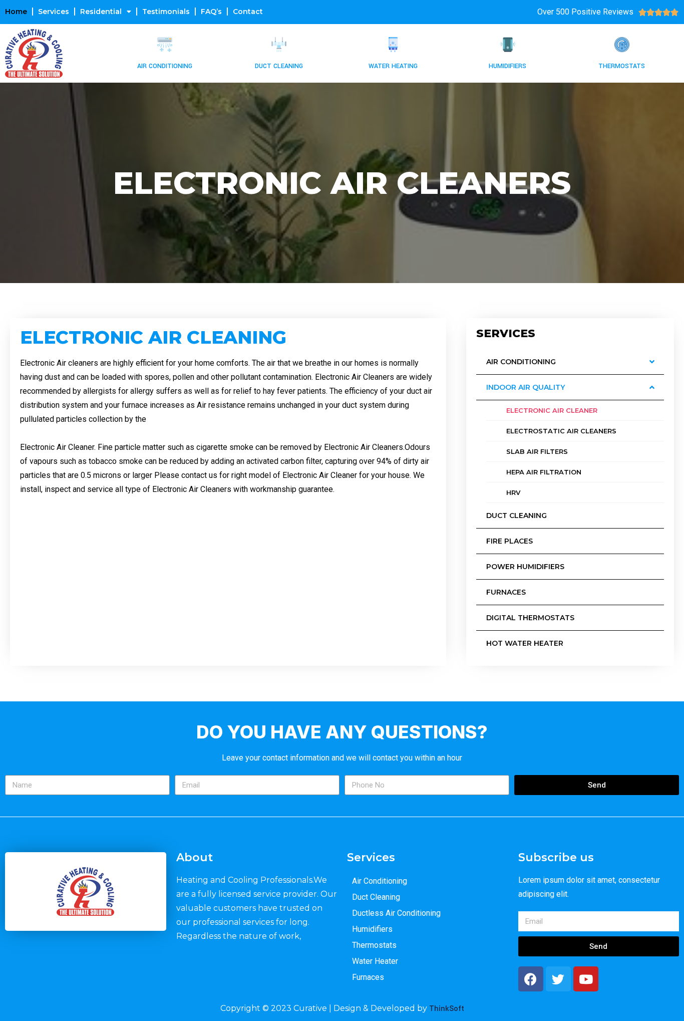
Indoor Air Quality (525, 387)
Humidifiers (507, 66)
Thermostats (621, 66)
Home (16, 11)
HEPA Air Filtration (543, 472)
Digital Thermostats (530, 617)
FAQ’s (211, 11)
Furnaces (506, 592)
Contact (248, 11)
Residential (101, 11)
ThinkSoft (446, 1008)
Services (53, 11)
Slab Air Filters (537, 451)
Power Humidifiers (525, 566)
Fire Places (509, 541)
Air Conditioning (164, 66)
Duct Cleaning (279, 66)
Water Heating (393, 66)
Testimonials (166, 11)
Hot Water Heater (524, 643)
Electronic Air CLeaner (551, 410)
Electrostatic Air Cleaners (561, 431)
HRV (513, 492)
